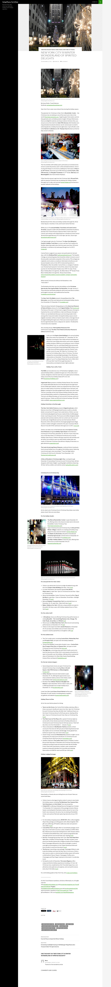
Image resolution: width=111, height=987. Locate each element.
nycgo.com (46, 672)
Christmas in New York (47, 924)
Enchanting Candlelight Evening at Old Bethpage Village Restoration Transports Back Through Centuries (58, 944)
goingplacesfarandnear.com (54, 105)
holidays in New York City (48, 928)
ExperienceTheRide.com (51, 378)
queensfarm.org (54, 443)
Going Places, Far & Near (10, 2)
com (71, 587)
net (63, 624)
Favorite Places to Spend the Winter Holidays (52, 938)
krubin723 (56, 61)
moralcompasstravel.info (71, 888)
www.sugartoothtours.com (57, 400)
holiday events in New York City (50, 926)
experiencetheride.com (54, 543)
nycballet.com (64, 302)
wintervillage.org (65, 182)
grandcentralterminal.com (48, 237)
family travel (69, 924)
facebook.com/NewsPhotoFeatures (65, 892)
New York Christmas (62, 928)
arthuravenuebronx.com (60, 679)
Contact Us (94, 1)
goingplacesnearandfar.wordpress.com (52, 888)
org (64, 621)
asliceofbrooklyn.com (72, 465)
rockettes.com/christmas (48, 294)
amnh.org (76, 308)
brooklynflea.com (58, 687)
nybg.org (43, 249)
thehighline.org (62, 658)
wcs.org (64, 648)
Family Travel (59, 49)
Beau (46, 960)
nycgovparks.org (47, 642)
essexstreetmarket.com (61, 695)
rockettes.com (66, 537)
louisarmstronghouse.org (48, 455)
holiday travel (64, 926)
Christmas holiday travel (48, 49)
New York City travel (69, 49)
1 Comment (65, 61)
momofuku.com (67, 738)
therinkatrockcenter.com (52, 117)
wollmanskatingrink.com (64, 255)
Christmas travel (60, 924)
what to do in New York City (49, 930)
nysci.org (76, 425)
